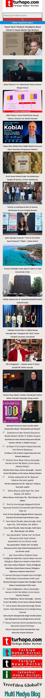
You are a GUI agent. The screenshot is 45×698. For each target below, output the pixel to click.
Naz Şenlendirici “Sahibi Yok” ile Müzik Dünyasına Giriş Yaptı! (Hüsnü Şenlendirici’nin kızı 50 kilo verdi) (22, 548)
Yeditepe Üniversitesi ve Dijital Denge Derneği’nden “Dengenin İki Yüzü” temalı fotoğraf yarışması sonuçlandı (22, 333)
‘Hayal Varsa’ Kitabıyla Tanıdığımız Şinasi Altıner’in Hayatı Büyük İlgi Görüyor (22, 28)
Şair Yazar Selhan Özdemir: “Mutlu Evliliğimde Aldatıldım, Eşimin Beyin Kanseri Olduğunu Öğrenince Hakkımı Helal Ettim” (22, 568)
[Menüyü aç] (22, 19)
